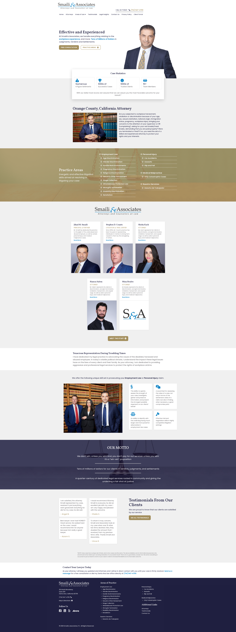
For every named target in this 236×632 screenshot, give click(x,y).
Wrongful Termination (112, 187)
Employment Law (109, 154)
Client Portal (138, 14)
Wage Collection (110, 180)
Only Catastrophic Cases (155, 177)
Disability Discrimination (113, 191)
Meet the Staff (117, 338)
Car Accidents (150, 158)
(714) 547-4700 (137, 10)
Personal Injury (150, 154)
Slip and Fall (149, 165)
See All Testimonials (140, 518)
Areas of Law (80, 14)
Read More (77, 240)
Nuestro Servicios (151, 184)
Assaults (148, 162)
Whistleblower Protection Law (115, 184)
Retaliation (108, 195)
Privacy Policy (127, 14)
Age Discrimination (111, 158)
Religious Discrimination (113, 173)
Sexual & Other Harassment (115, 176)
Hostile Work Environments (114, 165)
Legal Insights (104, 14)
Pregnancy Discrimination (114, 169)
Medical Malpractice (152, 173)
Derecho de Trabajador (154, 188)
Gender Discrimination (112, 162)
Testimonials (92, 14)
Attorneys (69, 14)
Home (61, 14)
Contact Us (115, 14)
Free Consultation (69, 47)
